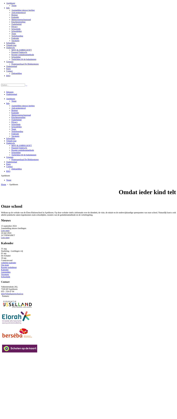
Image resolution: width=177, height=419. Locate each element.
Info (8, 103)
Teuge (13, 101)
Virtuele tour (11, 141)
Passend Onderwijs (19, 148)
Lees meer (5, 231)
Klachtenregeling (18, 117)
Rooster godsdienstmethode (22, 150)
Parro (8, 164)
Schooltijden (16, 127)
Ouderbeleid (16, 120)
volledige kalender (8, 263)
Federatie (15, 134)
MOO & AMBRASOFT (21, 145)
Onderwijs (10, 143)
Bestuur (14, 110)
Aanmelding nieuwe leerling (23, 106)
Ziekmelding (16, 169)
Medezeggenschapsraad (21, 115)
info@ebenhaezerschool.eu (12, 294)
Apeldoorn (10, 99)
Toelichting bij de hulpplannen (23, 155)
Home (3, 184)
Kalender (15, 113)
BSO (8, 171)
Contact (9, 166)
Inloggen (9, 92)
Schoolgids (15, 124)
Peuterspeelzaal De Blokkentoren (25, 159)
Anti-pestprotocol (18, 108)
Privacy (14, 122)
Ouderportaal (11, 94)
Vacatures (15, 136)
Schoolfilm (10, 138)
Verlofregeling (17, 131)
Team (13, 129)
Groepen (9, 157)
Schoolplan (16, 152)
